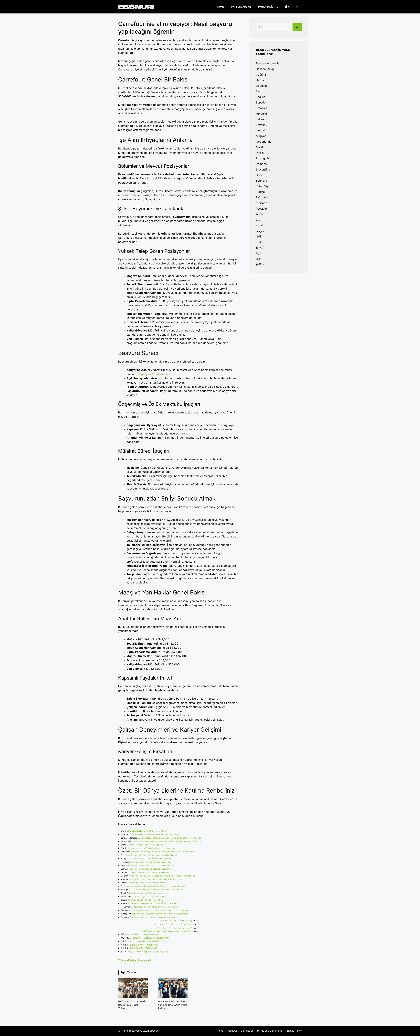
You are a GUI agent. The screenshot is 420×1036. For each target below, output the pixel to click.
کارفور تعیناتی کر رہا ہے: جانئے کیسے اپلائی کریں (174, 924)
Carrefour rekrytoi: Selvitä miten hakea (145, 900)
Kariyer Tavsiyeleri (139, 960)
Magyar (261, 136)
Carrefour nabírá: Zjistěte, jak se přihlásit (147, 844)
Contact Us (247, 1030)
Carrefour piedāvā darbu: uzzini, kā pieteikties (150, 869)
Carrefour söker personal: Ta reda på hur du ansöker (153, 903)
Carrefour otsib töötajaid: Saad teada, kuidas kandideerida (152, 855)
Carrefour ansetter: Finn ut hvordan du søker (147, 882)
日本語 (260, 247)
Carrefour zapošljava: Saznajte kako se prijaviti (151, 862)
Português (263, 158)
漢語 (259, 259)
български (263, 203)
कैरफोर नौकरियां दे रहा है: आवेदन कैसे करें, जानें (141, 934)
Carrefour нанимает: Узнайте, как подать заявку (152, 917)
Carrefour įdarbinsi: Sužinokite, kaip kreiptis (149, 872)
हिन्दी (258, 236)
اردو (258, 219)
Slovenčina (263, 169)
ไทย (258, 242)
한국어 (260, 264)
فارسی (260, 231)
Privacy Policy (294, 1030)
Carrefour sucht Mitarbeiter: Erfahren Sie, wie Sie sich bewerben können (162, 851)
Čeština (261, 74)
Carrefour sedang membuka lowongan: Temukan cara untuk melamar (169, 838)
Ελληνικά (262, 197)
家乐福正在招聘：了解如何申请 (143, 945)
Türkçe (122, 960)
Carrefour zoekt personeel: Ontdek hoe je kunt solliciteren (158, 879)
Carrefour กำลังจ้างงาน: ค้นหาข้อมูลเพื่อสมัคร (149, 938)
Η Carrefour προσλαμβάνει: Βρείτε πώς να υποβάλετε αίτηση (159, 910)
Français (261, 108)
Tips (287, 6)
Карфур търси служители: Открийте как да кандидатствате (160, 913)
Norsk (260, 147)
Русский (261, 208)
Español (261, 102)
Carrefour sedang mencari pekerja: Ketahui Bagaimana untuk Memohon (168, 841)
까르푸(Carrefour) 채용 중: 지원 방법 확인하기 (147, 951)
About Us (232, 1030)
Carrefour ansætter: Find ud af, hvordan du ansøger (150, 848)
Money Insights (268, 6)
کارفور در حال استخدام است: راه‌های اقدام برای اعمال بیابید (167, 931)
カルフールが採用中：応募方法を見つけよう (147, 941)
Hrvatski (261, 113)
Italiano (260, 119)
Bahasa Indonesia (267, 63)
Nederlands (263, 141)
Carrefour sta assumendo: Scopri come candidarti (150, 865)
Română (261, 164)
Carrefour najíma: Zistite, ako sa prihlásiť (150, 896)
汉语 (259, 253)
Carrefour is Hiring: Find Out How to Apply (147, 831)
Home (220, 6)
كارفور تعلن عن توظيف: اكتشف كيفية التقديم (173, 927)
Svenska (261, 180)
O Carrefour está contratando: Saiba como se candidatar (156, 889)
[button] (297, 6)
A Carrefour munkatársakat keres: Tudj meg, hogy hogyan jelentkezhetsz (162, 876)
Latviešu (261, 124)
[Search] (297, 27)
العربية (259, 225)
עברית (259, 214)
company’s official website (153, 374)
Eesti (259, 91)
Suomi (260, 175)
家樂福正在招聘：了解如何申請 (143, 948)
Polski (260, 152)
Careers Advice (241, 6)
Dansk (260, 80)
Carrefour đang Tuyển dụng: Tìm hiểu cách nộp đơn (154, 907)
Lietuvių (261, 130)
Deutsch (261, 85)
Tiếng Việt (262, 186)
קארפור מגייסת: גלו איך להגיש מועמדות (176, 920)
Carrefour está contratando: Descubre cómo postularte (154, 834)
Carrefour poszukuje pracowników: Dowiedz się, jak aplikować (156, 886)
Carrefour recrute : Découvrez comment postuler (151, 858)
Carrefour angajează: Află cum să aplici (147, 893)
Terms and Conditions (269, 1030)
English (260, 97)
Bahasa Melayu (266, 69)
